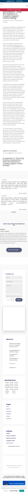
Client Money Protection (14, 446)
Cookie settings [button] (14, 490)
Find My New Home (13, 249)
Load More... (14, 212)
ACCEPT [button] (21, 490)
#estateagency (4, 204)
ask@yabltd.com (10, 1)
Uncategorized (18, 20)
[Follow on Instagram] (12, 460)
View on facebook (23, 193)
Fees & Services (9, 442)
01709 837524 (19, 1)
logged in (11, 153)
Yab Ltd (5, 20)
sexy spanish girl (16, 46)
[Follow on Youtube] (19, 460)
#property (11, 202)
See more (15, 188)
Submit (19, 299)
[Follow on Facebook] (8, 460)
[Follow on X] (15, 460)
